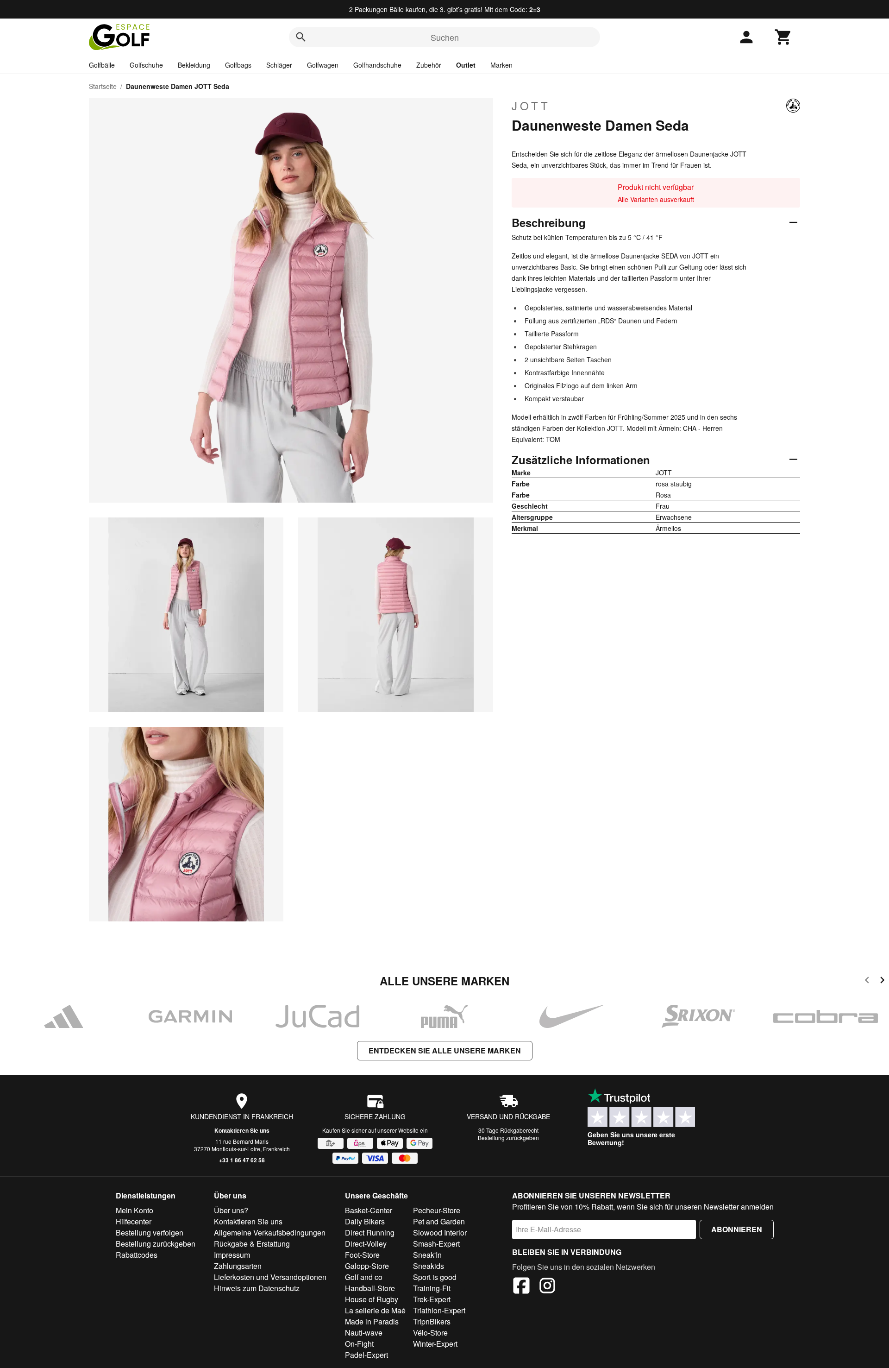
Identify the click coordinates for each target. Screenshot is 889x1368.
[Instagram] (547, 1287)
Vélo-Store (430, 1332)
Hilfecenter (133, 1221)
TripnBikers (432, 1321)
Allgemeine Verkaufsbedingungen (270, 1232)
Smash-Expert (436, 1243)
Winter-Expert (435, 1343)
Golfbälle (102, 64)
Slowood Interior (440, 1232)
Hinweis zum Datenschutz (257, 1288)
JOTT (531, 105)
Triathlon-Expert (439, 1310)
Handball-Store (370, 1288)
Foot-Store (362, 1254)
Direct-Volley (366, 1243)
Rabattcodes (136, 1254)
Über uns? (231, 1210)
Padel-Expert (366, 1354)
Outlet (466, 64)
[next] (882, 981)
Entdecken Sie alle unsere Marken (445, 1050)
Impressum (232, 1254)
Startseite (103, 86)
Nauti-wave (363, 1332)
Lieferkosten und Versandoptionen (270, 1277)
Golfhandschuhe (377, 64)
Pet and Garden (439, 1221)
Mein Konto (134, 1210)
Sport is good (435, 1277)
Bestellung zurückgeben (508, 1137)
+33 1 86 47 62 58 (242, 1160)
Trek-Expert (432, 1299)
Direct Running (369, 1232)
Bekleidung (194, 64)
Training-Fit (432, 1288)
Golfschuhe (146, 64)
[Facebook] (521, 1287)
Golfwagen (322, 64)
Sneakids (428, 1266)
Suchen (445, 37)
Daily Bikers (365, 1221)
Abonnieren (736, 1229)
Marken (501, 64)
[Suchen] (300, 37)
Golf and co (363, 1277)
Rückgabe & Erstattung (252, 1243)
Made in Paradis (372, 1321)
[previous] (867, 981)
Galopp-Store (367, 1266)
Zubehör (428, 64)
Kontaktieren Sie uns (241, 1130)
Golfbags (238, 64)
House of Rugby (371, 1299)
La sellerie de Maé (375, 1310)
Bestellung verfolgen (149, 1232)
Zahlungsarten (238, 1266)
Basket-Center (368, 1210)
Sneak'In (427, 1254)
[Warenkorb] (783, 37)
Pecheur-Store (436, 1210)
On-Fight (359, 1343)
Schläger (279, 64)
